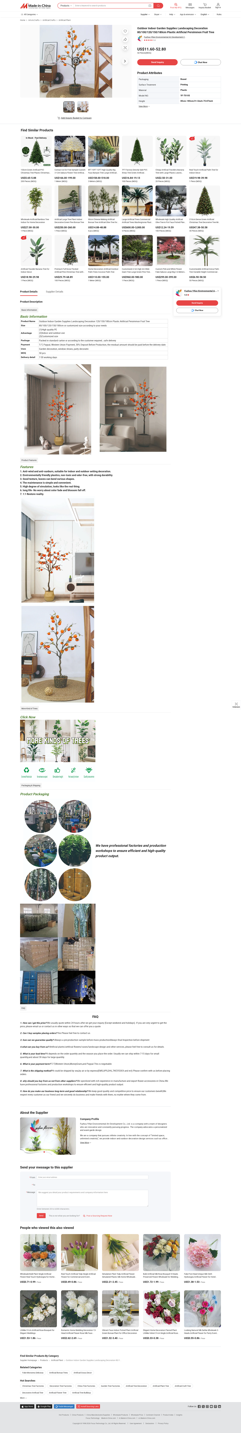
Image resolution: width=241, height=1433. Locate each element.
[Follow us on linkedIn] (219, 1406)
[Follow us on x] (203, 1406)
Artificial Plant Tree (161, 1386)
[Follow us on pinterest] (215, 1406)
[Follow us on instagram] (207, 1406)
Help (171, 14)
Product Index (168, 1415)
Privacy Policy (163, 1423)
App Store (27, 1406)
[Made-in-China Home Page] (35, 6)
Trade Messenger (64, 1406)
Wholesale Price (137, 1415)
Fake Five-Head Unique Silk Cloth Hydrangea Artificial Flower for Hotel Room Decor (199, 1277)
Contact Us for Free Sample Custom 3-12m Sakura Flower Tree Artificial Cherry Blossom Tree (70, 171)
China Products (78, 1415)
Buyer (156, 14)
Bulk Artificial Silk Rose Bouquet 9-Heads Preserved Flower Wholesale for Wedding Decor (160, 1277)
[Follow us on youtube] (211, 1406)
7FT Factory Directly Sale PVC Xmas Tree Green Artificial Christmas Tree (134, 171)
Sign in (218, 7)
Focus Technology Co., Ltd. (101, 1423)
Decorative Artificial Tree (32, 1392)
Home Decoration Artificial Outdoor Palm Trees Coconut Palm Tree (103, 270)
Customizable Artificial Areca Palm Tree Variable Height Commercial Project (204, 271)
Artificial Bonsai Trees (58, 1372)
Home (22, 20)
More (22, 1397)
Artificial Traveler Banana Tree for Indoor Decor (35, 270)
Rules (219, 14)
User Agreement (136, 1423)
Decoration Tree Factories (61, 1386)
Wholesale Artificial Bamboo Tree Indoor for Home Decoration (35, 221)
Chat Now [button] (202, 62)
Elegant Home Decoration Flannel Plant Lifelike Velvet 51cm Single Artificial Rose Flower (160, 1333)
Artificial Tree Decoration (136, 1386)
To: (34, 1184)
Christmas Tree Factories (33, 1386)
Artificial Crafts (49, 20)
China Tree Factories (86, 1386)
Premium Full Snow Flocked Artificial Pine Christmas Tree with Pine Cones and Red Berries (69, 271)
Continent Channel (153, 1415)
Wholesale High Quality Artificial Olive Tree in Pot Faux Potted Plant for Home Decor (170, 221)
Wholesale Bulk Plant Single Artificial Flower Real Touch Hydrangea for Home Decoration (37, 1277)
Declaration (149, 1423)
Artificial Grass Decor (83, 1372)
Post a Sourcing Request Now (97, 1215)
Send (41, 1215)
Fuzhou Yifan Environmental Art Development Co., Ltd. (165, 37)
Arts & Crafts (33, 20)
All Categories (30, 14)
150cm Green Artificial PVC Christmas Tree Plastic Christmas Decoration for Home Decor (35, 171)
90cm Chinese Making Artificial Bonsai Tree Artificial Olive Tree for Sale (102, 221)
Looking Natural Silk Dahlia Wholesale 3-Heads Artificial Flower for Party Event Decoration (201, 1333)
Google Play (44, 1406)
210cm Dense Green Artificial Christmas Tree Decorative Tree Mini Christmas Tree (204, 221)
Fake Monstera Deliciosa (32, 1372)
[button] (150, 5)
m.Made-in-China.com (127, 1418)
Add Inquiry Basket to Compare (76, 117)
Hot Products (64, 1415)
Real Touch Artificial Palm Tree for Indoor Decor (203, 171)
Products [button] (65, 5)
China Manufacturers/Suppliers (98, 1415)
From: (32, 1177)
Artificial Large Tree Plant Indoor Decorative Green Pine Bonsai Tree (69, 221)
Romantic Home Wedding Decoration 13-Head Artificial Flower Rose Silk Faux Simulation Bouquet (78, 1333)
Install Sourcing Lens (90, 1406)
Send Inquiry (157, 62)
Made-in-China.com (108, 1418)
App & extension (187, 14)
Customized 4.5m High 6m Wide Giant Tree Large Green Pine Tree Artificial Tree (136, 271)
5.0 (185, 295)
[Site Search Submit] (158, 6)
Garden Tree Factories (110, 1386)
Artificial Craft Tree (183, 1386)
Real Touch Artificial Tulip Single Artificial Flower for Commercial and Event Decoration (78, 1277)
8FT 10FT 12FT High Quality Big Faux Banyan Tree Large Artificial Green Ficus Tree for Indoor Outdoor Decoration (102, 171)
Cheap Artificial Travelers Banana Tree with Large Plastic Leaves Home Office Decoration (170, 171)
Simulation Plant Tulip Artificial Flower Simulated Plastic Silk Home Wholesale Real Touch (118, 1277)
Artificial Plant (65, 20)
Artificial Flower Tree (57, 1392)
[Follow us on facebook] (199, 1406)
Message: (31, 1192)
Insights (179, 1415)
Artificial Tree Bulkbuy (81, 1392)
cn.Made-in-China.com (146, 1418)
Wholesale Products (120, 1415)
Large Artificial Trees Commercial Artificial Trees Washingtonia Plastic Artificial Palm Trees (137, 221)
